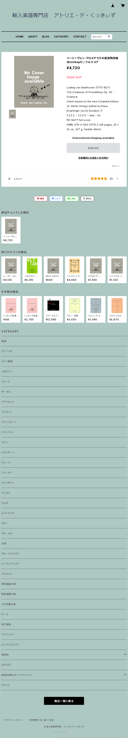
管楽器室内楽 (8, 594)
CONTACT (79, 36)
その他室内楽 (8, 604)
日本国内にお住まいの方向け (93, 157)
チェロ (4, 503)
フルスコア (7, 573)
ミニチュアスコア (10, 563)
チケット (5, 685)
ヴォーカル (7, 533)
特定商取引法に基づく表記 (41, 720)
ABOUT (33, 36)
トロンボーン (8, 452)
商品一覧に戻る (64, 701)
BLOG (45, 36)
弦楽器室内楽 (8, 583)
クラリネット (7, 401)
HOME (20, 36)
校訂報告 (6, 624)
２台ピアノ (6, 371)
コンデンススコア (10, 644)
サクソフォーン (9, 422)
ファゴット (6, 411)
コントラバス (7, 513)
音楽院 (5, 654)
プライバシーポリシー (14, 720)
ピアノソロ (6, 351)
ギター (4, 523)
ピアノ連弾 (7, 361)
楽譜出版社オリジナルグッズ (16, 674)
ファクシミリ (7, 634)
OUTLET (6, 664)
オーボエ (6, 391)
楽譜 (3, 341)
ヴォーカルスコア (10, 553)
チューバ (5, 462)
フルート (5, 381)
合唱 (3, 543)
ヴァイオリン (7, 482)
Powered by (60, 732)
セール (4, 614)
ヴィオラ (5, 492)
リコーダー (7, 472)
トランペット (7, 432)
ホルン (4, 442)
